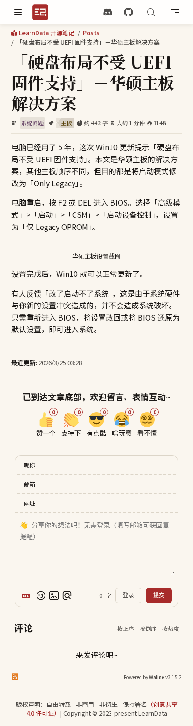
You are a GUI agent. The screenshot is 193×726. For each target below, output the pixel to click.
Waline (156, 676)
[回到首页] (43, 12)
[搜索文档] (151, 12)
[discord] (107, 12)
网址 (29, 503)
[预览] (67, 595)
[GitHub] (128, 12)
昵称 (29, 465)
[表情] (40, 595)
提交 (158, 595)
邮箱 (29, 484)
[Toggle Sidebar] (17, 12)
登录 (128, 595)
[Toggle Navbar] (175, 12)
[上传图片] (53, 595)
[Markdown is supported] (27, 595)
